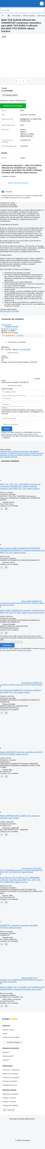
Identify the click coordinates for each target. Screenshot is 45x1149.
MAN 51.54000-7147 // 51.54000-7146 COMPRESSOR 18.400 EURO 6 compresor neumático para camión (22, 988)
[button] (41, 3)
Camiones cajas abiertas (30, 451)
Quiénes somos (8, 1030)
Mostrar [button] (16, 349)
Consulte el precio (11, 95)
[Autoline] (8, 15)
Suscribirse (7, 645)
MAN (22, 110)
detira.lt (4, 356)
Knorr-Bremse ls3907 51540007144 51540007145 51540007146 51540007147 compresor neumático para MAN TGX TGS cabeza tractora (22, 550)
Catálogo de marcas (10, 1085)
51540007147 (25, 119)
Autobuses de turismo (8, 455)
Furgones (14, 457)
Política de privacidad (10, 1074)
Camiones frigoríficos (24, 455)
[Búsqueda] (42, 10)
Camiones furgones (36, 453)
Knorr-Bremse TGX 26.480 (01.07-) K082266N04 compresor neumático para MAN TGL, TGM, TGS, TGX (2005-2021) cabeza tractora (20, 880)
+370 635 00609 (24, 349)
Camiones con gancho (8, 453)
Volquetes (17, 451)
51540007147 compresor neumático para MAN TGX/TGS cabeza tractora (19, 926)
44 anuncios (13, 329)
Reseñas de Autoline (10, 1081)
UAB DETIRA (6, 325)
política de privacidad (8, 434)
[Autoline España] (14, 3)
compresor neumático (28, 115)
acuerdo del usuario (31, 434)
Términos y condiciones (11, 1070)
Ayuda (5, 1033)
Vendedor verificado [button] (11, 327)
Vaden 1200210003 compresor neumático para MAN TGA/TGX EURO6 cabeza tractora (21, 753)
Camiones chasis (22, 453)
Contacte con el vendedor (13, 106)
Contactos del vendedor (11, 1037)
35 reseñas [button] (20, 335)
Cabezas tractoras (7, 451)
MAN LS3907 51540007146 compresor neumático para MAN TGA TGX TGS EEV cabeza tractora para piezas (22, 611)
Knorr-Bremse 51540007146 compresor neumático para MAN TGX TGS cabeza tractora (20, 691)
